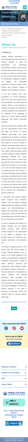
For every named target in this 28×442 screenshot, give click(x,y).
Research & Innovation (10, 373)
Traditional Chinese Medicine (10, 31)
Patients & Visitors (8, 367)
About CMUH (6, 384)
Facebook (6, 328)
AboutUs (4, 37)
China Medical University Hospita (14, 393)
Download (15, 344)
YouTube (21, 328)
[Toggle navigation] (25, 7)
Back (14, 308)
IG (14, 328)
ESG (3, 379)
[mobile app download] (14, 423)
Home (3, 28)
